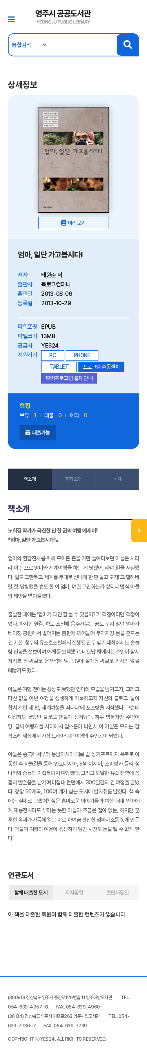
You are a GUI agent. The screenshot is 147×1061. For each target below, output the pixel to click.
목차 (117, 479)
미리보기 (77, 223)
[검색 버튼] (127, 45)
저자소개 (73, 479)
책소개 (30, 479)
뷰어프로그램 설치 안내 (69, 378)
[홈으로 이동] (63, 16)
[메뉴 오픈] (139, 530)
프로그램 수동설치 (101, 367)
